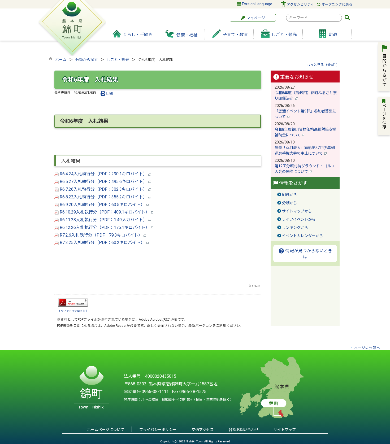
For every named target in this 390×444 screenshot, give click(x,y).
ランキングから (295, 227)
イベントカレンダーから (302, 236)
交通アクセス (203, 430)
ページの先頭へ (367, 348)
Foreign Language (256, 4)
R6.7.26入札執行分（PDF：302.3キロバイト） (103, 189)
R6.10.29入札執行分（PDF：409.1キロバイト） (105, 212)
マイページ (255, 18)
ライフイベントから (298, 219)
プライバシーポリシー (157, 430)
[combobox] (314, 17)
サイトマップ (285, 430)
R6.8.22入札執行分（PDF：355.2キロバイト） (103, 196)
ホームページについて (105, 430)
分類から (289, 203)
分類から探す (86, 60)
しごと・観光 (118, 60)
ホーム (60, 60)
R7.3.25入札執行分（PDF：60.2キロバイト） (102, 242)
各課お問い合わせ (243, 430)
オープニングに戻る (336, 4)
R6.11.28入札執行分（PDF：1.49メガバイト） (103, 219)
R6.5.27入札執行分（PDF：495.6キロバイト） (103, 181)
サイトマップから (297, 211)
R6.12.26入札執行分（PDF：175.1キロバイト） (105, 227)
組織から (289, 195)
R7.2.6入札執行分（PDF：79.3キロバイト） (101, 235)
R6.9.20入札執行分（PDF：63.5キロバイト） (102, 204)
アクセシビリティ (300, 4)
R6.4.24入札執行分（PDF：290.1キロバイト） (103, 173)
